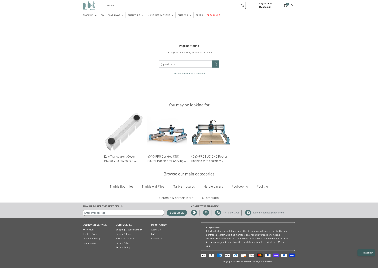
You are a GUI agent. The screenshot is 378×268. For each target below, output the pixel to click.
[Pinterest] (194, 212)
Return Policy (122, 242)
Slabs (199, 15)
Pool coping (240, 186)
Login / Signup (266, 3)
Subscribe (177, 212)
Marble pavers (213, 186)
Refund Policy (123, 247)
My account (265, 6)
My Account (88, 229)
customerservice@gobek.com (268, 212)
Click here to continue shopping (189, 73)
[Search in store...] (215, 64)
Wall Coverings (110, 15)
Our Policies (124, 224)
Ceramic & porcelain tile (176, 198)
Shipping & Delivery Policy (129, 229)
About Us (156, 229)
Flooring (88, 15)
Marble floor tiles (121, 186)
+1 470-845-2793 (231, 212)
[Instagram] (206, 212)
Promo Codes (90, 242)
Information (159, 224)
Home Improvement (159, 15)
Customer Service (95, 224)
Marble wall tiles (153, 186)
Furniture (134, 15)
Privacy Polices (123, 234)
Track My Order (90, 234)
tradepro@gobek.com (220, 242)
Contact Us (157, 238)
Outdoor (183, 15)
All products (210, 198)
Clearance (213, 15)
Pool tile (262, 186)
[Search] (242, 5)
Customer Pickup (91, 238)
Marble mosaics (184, 186)
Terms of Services (125, 238)
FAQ (153, 234)
